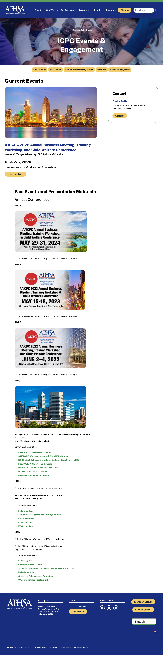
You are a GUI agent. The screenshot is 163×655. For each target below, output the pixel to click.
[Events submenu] (103, 10)
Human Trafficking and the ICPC (32, 471)
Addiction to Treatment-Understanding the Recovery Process (46, 568)
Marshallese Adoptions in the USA (33, 475)
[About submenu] (43, 10)
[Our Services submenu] (75, 10)
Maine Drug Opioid (26, 572)
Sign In (125, 10)
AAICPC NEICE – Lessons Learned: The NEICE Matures (43, 456)
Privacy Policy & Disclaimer (18, 647)
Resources (101, 69)
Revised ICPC (56, 69)
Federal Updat (25, 561)
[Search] (156, 10)
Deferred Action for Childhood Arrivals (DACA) (39, 468)
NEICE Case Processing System (79, 69)
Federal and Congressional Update (34, 452)
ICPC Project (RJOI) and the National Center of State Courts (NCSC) (49, 460)
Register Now (16, 174)
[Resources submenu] (91, 10)
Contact (119, 115)
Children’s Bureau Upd (28, 565)
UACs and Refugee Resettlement (33, 580)
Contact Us (78, 611)
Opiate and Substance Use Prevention (35, 576)
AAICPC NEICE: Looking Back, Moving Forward (39, 515)
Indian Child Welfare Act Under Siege (35, 464)
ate (40, 565)
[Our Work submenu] (57, 10)
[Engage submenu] (115, 10)
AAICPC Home (39, 69)
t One (30, 522)
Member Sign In (143, 601)
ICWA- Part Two (25, 526)
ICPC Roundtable (26, 518)
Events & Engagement (120, 69)
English (140, 621)
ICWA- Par (23, 522)
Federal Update (25, 511)
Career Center (143, 609)
